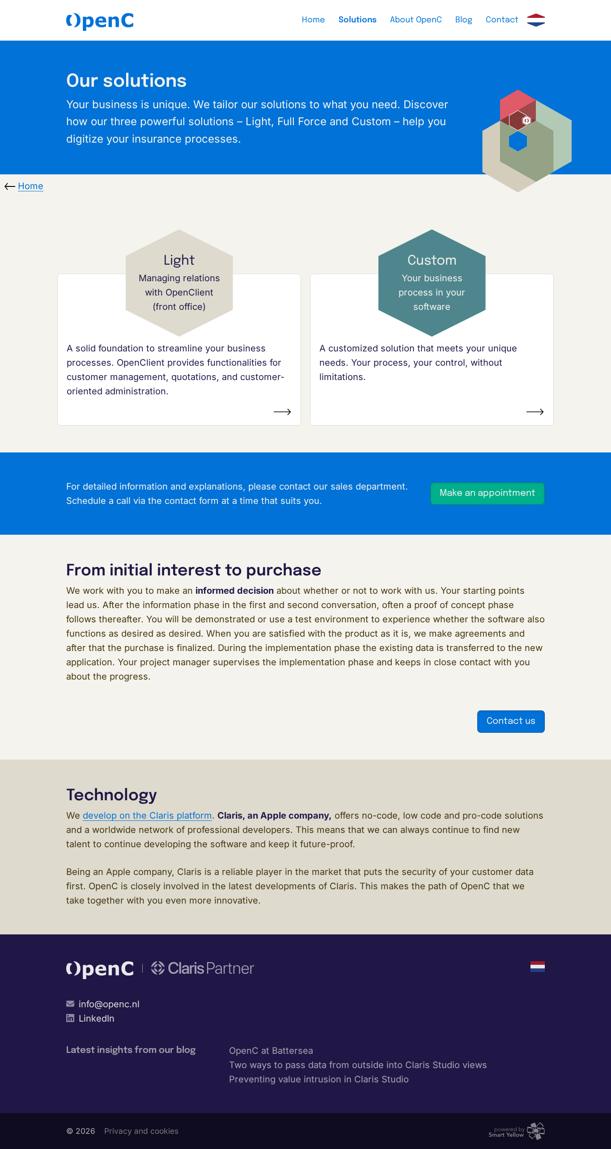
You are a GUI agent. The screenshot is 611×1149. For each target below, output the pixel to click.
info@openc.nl (109, 1004)
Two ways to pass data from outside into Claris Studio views (358, 1065)
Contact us (511, 721)
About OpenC (416, 20)
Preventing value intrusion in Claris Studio (319, 1079)
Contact (502, 20)
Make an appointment (487, 493)
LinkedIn (97, 1018)
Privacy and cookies (141, 1131)
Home (313, 20)
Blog (463, 20)
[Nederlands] (536, 19)
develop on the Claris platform (147, 815)
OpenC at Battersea (271, 1050)
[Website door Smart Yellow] (517, 1131)
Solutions (358, 20)
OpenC (99, 22)
